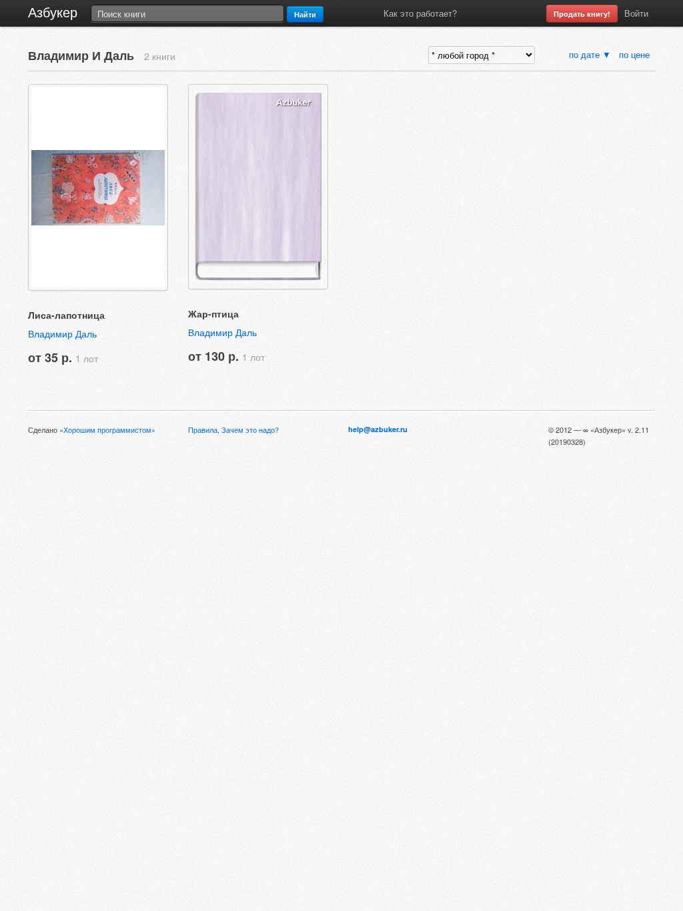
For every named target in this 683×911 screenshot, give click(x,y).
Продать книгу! (582, 14)
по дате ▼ (590, 54)
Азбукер (52, 11)
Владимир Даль (62, 333)
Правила (202, 429)
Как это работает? (420, 13)
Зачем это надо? (250, 429)
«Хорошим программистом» (107, 429)
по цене (635, 54)
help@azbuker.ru (378, 429)
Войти (636, 13)
